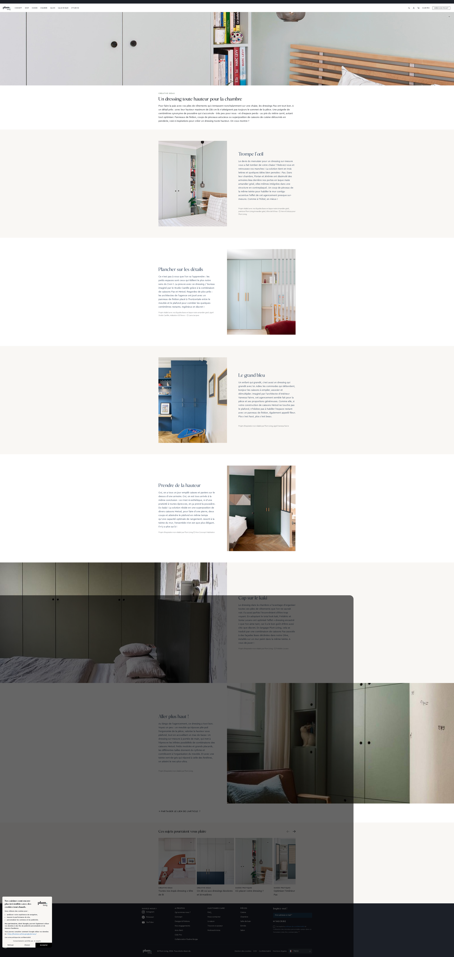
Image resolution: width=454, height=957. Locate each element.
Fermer (208, 489)
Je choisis (227, 489)
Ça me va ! (246, 489)
